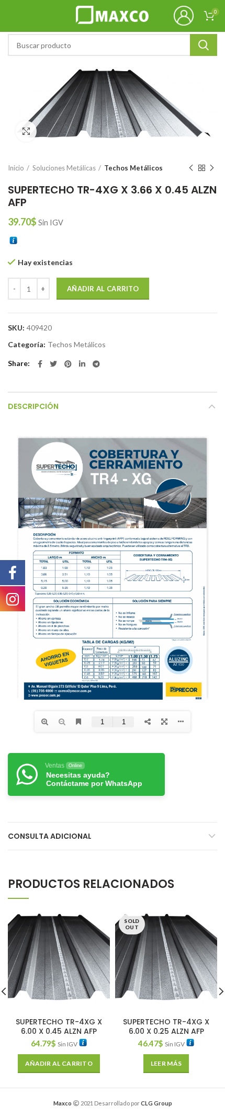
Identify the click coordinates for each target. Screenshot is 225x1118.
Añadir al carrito (103, 288)
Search (203, 45)
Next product (212, 168)
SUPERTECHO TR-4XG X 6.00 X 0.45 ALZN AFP (59, 1026)
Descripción (33, 406)
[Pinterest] (68, 364)
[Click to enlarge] (26, 131)
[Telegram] (96, 364)
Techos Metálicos (133, 168)
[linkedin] (82, 364)
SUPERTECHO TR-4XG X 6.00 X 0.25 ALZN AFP (166, 1026)
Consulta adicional (50, 836)
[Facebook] (40, 364)
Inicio (16, 168)
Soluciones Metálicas (64, 168)
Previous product (191, 168)
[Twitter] (53, 364)
